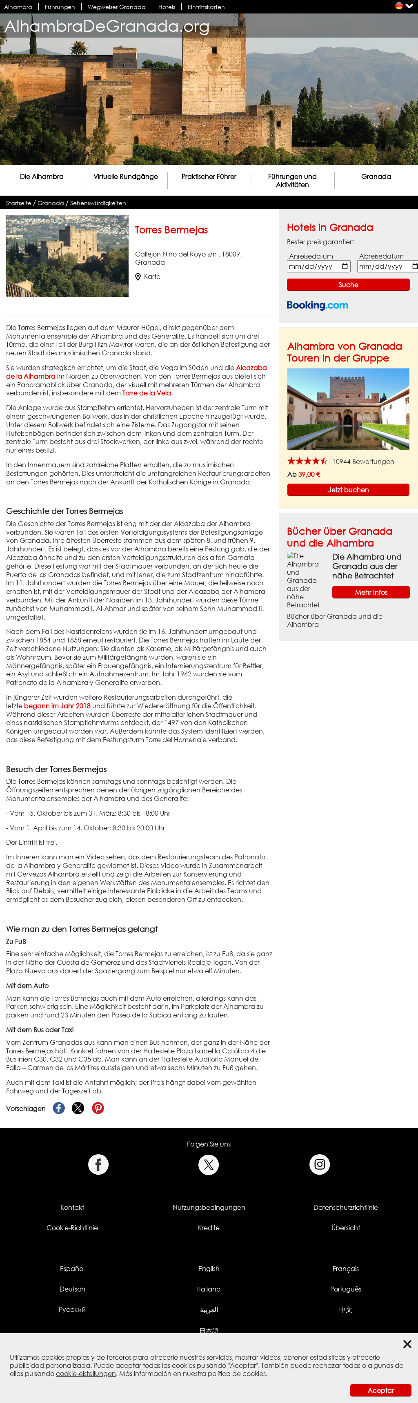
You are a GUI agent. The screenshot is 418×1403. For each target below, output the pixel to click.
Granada (376, 176)
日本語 (209, 1331)
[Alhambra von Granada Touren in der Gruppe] (348, 408)
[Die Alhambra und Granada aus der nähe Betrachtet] (306, 580)
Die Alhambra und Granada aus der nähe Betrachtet (367, 566)
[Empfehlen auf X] (78, 1108)
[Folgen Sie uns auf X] (208, 1164)
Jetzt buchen (348, 490)
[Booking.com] (317, 306)
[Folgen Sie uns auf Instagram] (319, 1164)
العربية (209, 1309)
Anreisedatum (311, 256)
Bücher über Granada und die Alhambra (339, 537)
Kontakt (72, 1207)
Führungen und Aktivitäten (292, 180)
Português (345, 1289)
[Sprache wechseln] (399, 5)
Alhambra (18, 6)
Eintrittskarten (206, 6)
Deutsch (72, 1289)
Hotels (166, 6)
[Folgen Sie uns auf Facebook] (98, 1164)
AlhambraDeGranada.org (107, 26)
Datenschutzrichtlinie (346, 1207)
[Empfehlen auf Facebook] (58, 1108)
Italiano (208, 1289)
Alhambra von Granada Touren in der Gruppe (344, 352)
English (209, 1269)
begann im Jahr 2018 (57, 706)
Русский (72, 1309)
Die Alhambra (42, 176)
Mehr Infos (371, 592)
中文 (345, 1309)
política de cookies (237, 1374)
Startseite (18, 202)
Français (346, 1269)
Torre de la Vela (146, 393)
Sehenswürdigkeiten (98, 202)
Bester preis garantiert (320, 242)
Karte (152, 276)
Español (72, 1269)
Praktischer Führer (209, 176)
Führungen (60, 6)
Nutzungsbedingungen (209, 1207)
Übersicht (345, 1228)
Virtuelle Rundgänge (125, 176)
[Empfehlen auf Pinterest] (97, 1108)
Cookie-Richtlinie (72, 1228)
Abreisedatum (381, 256)
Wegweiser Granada (117, 6)
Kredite (209, 1228)
